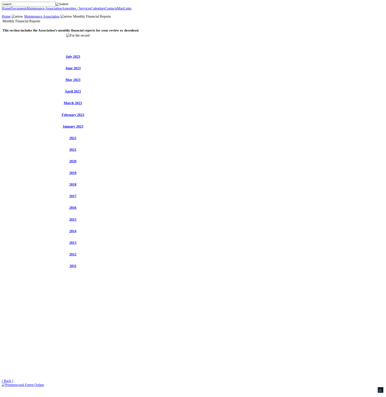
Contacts (111, 8)
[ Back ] (7, 381)
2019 (72, 173)
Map (120, 8)
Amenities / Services (76, 8)
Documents (18, 8)
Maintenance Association (44, 8)
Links (128, 8)
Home (6, 8)
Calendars (98, 8)
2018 (72, 184)
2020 (72, 161)
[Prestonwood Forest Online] (23, 385)
